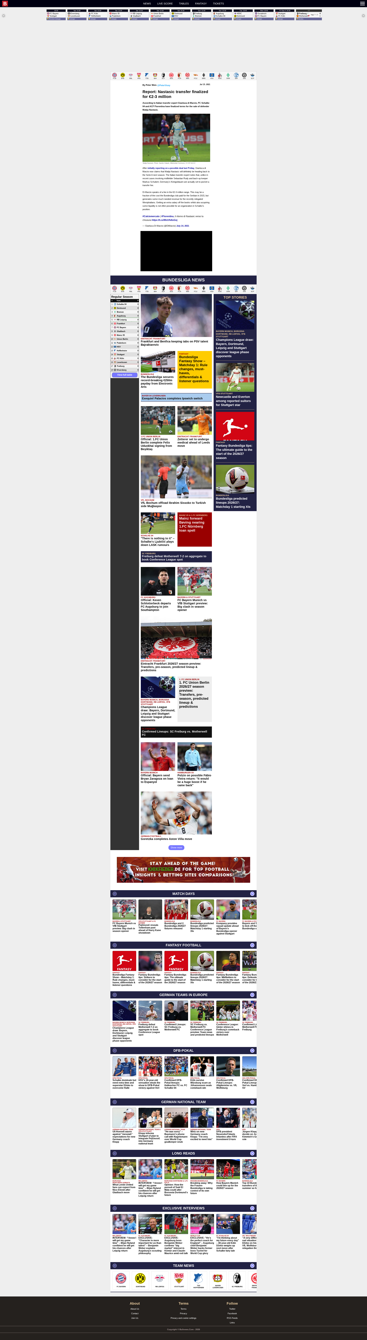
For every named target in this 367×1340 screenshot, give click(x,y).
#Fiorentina (167, 216)
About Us (134, 1309)
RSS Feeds (232, 1318)
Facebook (232, 1313)
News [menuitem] (147, 3)
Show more (176, 847)
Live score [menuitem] (165, 3)
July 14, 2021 (182, 226)
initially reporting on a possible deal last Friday (171, 168)
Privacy (183, 1313)
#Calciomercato (151, 216)
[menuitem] (56, 3)
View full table (124, 375)
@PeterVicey (163, 85)
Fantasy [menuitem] (201, 3)
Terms (184, 1309)
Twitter (232, 1309)
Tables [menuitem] (184, 3)
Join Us (134, 1318)
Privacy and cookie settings (183, 1318)
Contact (134, 1313)
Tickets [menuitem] (218, 3)
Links (232, 1322)
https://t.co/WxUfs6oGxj (164, 220)
